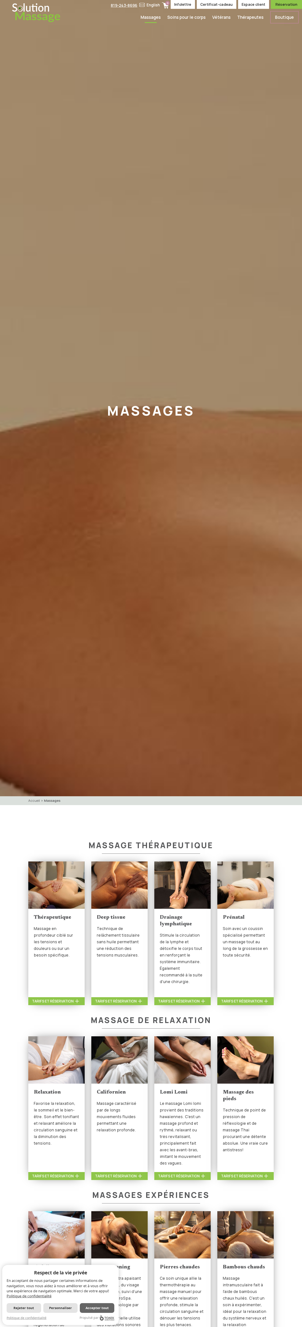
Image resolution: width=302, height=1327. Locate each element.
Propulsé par (89, 1318)
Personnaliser (60, 1308)
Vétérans (221, 17)
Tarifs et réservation (53, 1001)
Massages (151, 17)
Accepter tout (97, 1308)
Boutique (284, 17)
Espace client (254, 4)
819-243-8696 (124, 5)
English (153, 5)
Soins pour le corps (186, 17)
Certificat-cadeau (216, 4)
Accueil (34, 800)
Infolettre (182, 4)
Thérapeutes (250, 17)
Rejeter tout (23, 1308)
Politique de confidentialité (29, 1296)
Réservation (286, 4)
